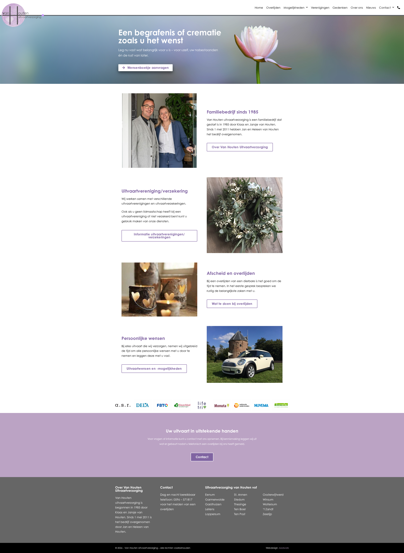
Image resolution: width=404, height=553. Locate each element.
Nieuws (371, 7)
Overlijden (273, 7)
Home (259, 7)
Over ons (357, 7)
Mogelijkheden (294, 7)
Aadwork (284, 548)
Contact (385, 7)
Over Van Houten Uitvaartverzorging (129, 489)
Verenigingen (320, 7)
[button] (202, 395)
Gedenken (340, 7)
